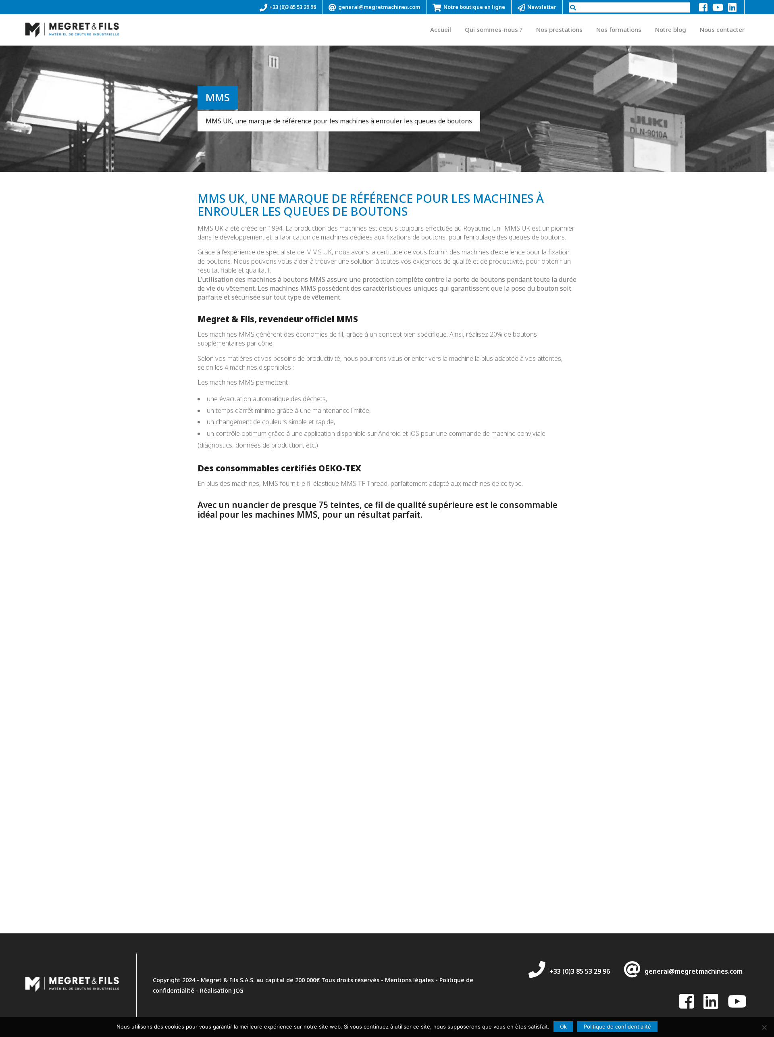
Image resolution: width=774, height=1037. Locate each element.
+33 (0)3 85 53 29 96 (292, 6)
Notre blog (670, 29)
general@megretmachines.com (379, 6)
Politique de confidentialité (617, 1026)
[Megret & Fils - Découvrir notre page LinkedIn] (732, 7)
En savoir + (137, 667)
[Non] (764, 1027)
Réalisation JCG (221, 990)
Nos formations (618, 29)
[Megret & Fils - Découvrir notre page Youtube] (718, 7)
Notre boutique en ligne (474, 6)
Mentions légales (409, 980)
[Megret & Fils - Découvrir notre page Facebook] (703, 7)
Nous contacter (722, 29)
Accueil (440, 29)
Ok (563, 1026)
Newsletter (541, 6)
